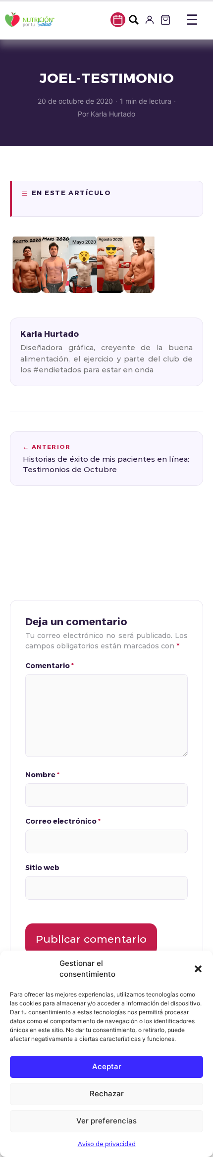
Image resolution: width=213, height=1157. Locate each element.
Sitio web (42, 867)
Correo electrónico (63, 821)
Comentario (49, 665)
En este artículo (71, 193)
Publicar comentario (91, 939)
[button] (198, 969)
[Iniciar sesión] (149, 19)
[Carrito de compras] (165, 19)
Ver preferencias (106, 1120)
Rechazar (107, 1093)
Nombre (42, 774)
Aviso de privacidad (107, 1144)
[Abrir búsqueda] (133, 19)
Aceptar (106, 1066)
